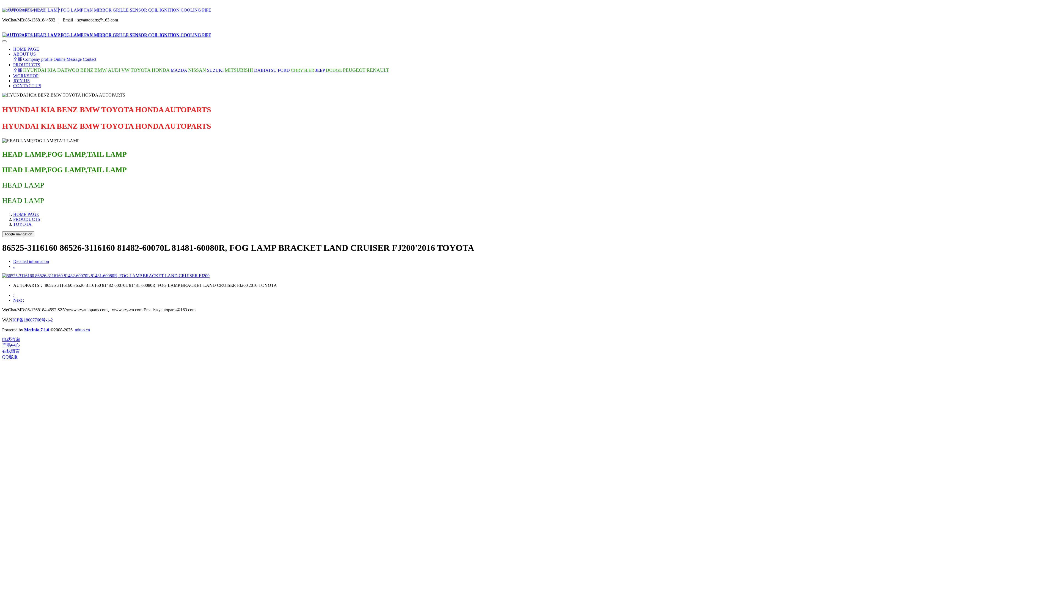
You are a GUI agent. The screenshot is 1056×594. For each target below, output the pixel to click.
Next (18, 300)
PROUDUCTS (26, 219)
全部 (17, 59)
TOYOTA (22, 224)
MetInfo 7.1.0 (36, 330)
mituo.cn (82, 330)
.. (14, 266)
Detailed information (31, 261)
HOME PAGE (26, 49)
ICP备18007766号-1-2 (32, 320)
